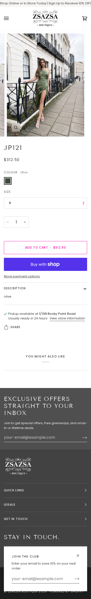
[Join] (72, 579)
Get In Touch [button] (16, 519)
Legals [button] (9, 504)
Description (15, 288)
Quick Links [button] (14, 490)
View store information (67, 318)
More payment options (22, 276)
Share (15, 327)
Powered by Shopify (67, 591)
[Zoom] (16, 127)
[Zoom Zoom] (45, 85)
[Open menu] (11, 18)
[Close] (80, 553)
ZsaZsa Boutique (23, 591)
